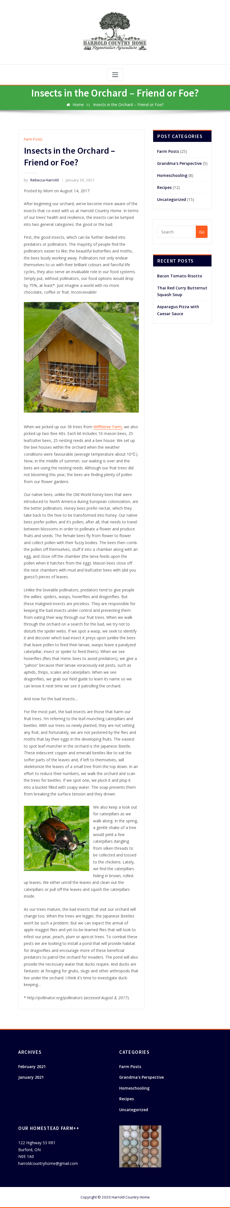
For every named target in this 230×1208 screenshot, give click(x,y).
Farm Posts (33, 139)
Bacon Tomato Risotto (179, 275)
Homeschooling (172, 175)
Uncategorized (171, 199)
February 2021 (32, 1066)
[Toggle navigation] (115, 75)
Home (78, 104)
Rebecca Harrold (41, 179)
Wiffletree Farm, (108, 426)
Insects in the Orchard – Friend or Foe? (128, 104)
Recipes (164, 187)
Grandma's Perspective (179, 163)
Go (201, 232)
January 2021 (31, 1077)
